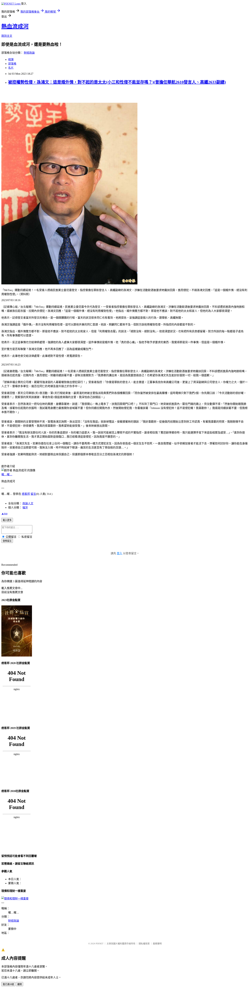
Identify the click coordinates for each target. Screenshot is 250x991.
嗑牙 (25, 507)
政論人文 (27, 503)
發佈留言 (7, 541)
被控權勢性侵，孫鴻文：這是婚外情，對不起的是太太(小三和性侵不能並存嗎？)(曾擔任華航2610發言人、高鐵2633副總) (117, 82)
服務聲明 (157, 943)
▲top (4, 513)
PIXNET (99, 943)
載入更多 (7, 520)
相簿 (11, 59)
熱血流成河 (15, 26)
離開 (19, 984)
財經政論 (29, 52)
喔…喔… (6, 474)
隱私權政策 (144, 943)
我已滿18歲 (8, 984)
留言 (33, 493)
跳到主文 (6, 35)
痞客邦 (26, 493)
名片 (11, 67)
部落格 (12, 63)
